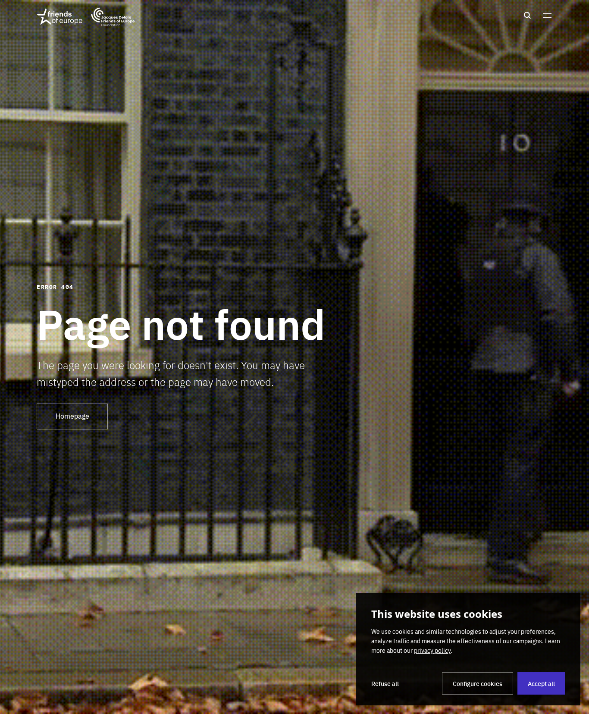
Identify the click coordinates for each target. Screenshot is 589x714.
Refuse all (385, 683)
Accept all (541, 683)
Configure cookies (477, 683)
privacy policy (432, 650)
